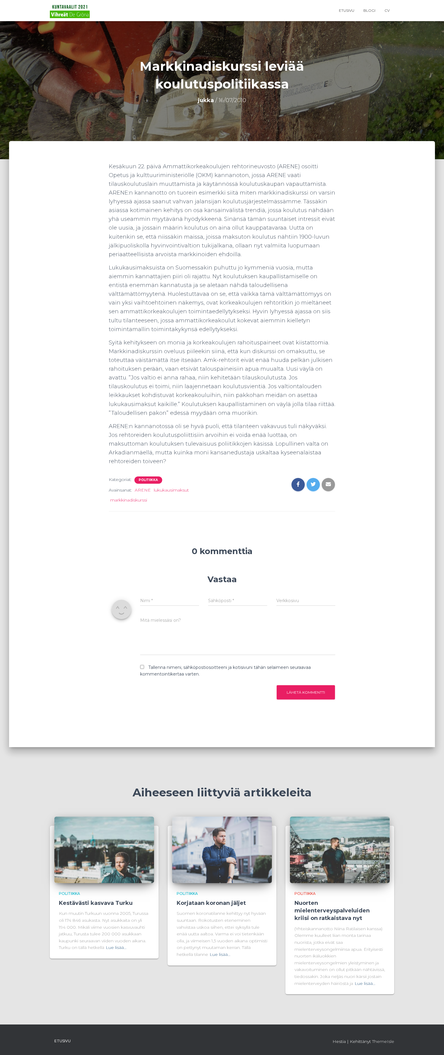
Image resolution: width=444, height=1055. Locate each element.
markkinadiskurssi (128, 500)
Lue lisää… (116, 947)
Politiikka (148, 480)
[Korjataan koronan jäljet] (222, 849)
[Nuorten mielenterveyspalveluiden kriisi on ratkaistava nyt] (340, 849)
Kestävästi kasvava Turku (96, 903)
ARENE (143, 490)
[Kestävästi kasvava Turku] (104, 849)
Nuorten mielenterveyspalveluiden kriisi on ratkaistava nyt (332, 910)
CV (387, 10)
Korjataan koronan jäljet (211, 903)
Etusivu (346, 10)
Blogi (369, 10)
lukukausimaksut (171, 490)
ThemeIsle (383, 1041)
